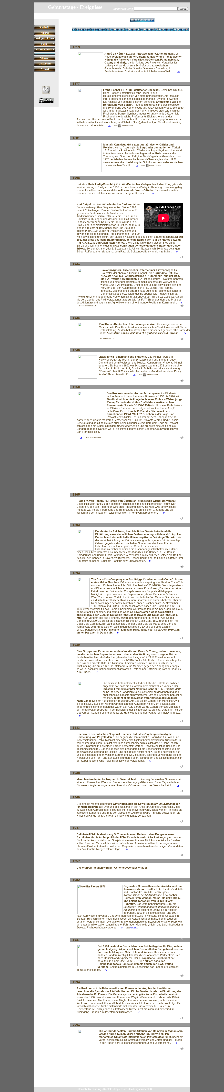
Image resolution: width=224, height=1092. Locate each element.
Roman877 (134, 928)
